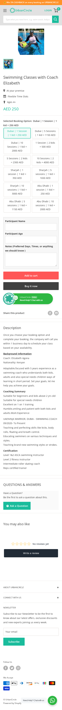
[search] (27, 19)
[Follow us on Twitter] (12, 668)
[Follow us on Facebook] (5, 668)
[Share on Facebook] (50, 313)
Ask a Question (18, 505)
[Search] (55, 19)
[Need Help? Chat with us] (52, 700)
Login (48, 10)
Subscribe (14, 641)
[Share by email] (56, 313)
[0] (56, 10)
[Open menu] (5, 10)
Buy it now (31, 286)
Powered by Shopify (12, 703)
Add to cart (31, 275)
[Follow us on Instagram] (18, 668)
